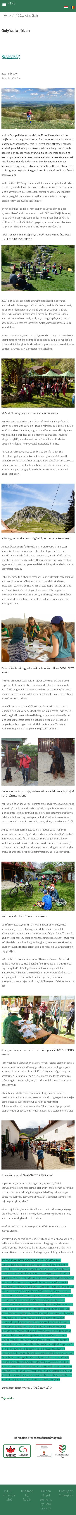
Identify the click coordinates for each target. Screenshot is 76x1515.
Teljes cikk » (7, 1398)
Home (7, 15)
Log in (67, 1475)
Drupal (46, 1495)
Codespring (66, 1495)
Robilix (27, 1500)
